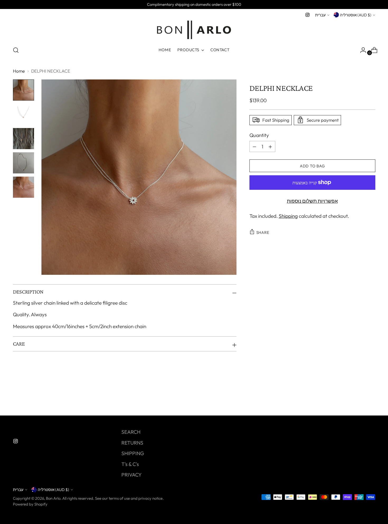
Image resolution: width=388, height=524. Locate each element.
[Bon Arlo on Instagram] (307, 14)
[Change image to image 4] (23, 162)
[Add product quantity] (254, 146)
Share (262, 232)
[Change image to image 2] (23, 114)
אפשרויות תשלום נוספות (312, 201)
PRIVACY (131, 474)
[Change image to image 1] (23, 90)
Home (19, 71)
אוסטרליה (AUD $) (355, 14)
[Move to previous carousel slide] (358, 397)
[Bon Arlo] (194, 30)
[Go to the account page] (361, 50)
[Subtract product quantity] (270, 146)
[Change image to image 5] (23, 187)
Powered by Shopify (30, 504)
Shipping (288, 216)
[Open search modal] (16, 50)
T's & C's (130, 464)
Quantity (259, 135)
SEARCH (130, 432)
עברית (320, 14)
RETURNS (132, 443)
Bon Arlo (53, 498)
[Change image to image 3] (23, 138)
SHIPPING (132, 453)
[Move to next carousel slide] (370, 397)
